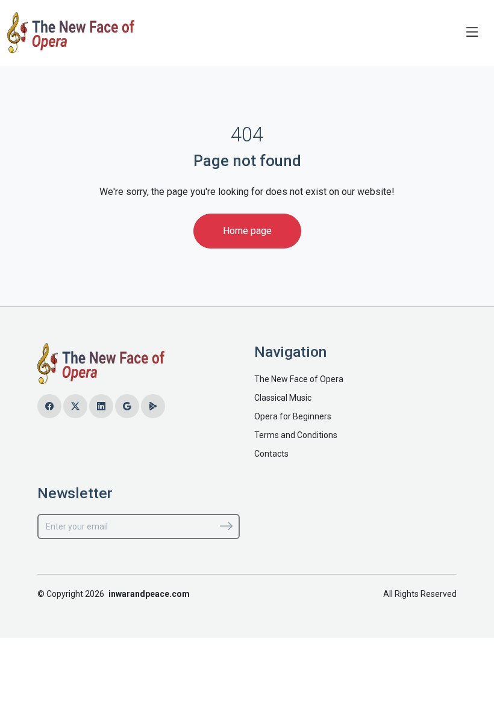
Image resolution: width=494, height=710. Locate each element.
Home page (247, 230)
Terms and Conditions (295, 435)
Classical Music (282, 398)
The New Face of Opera (298, 379)
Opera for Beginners (292, 416)
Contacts (271, 453)
